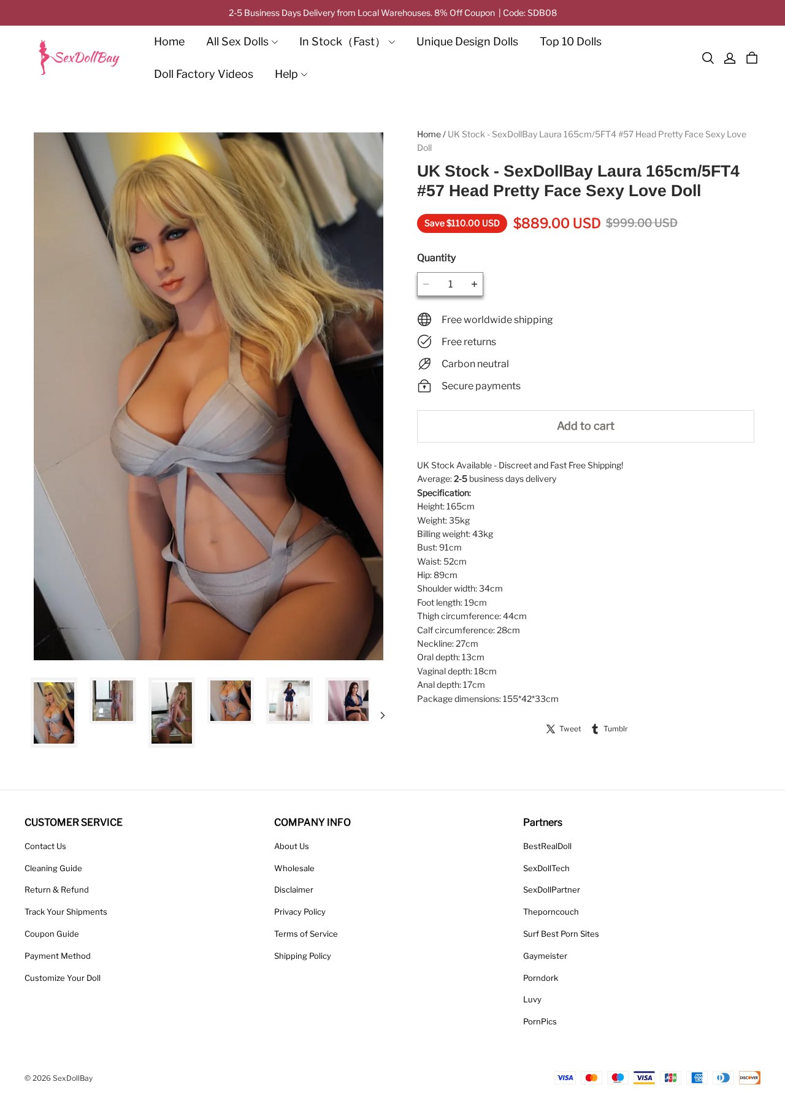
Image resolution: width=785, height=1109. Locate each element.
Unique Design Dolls (467, 41)
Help (286, 73)
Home (169, 41)
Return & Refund (57, 889)
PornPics (540, 1021)
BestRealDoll (547, 846)
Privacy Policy (300, 912)
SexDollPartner (551, 889)
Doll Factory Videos (203, 73)
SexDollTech (546, 868)
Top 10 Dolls (571, 41)
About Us (291, 846)
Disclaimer (293, 889)
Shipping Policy (302, 956)
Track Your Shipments (66, 912)
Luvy (532, 999)
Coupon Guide (52, 934)
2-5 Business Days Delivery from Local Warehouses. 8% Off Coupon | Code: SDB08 (393, 12)
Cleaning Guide (53, 868)
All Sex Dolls (237, 41)
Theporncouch (551, 912)
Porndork (540, 978)
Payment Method (58, 956)
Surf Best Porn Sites (561, 934)
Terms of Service (306, 934)
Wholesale (294, 868)
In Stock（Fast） (342, 41)
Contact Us (45, 846)
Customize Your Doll (63, 978)
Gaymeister (545, 956)
